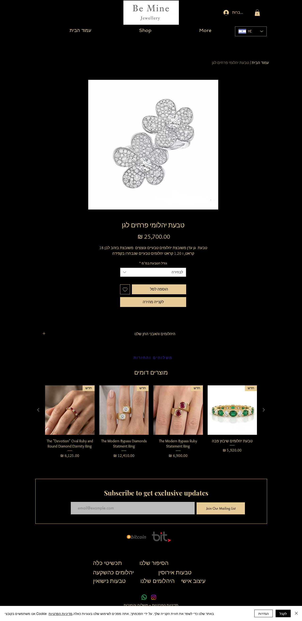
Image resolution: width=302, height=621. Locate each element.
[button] (257, 12)
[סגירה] (296, 613)
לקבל (283, 613)
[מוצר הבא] (38, 410)
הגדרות (263, 613)
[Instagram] (153, 597)
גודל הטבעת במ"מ (153, 263)
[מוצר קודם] (264, 410)
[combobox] (153, 272)
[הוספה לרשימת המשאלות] (125, 289)
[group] (151, 424)
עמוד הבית (260, 62)
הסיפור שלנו (153, 563)
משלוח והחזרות (136, 605)
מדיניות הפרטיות (165, 605)
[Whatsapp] (144, 597)
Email (74, 497)
